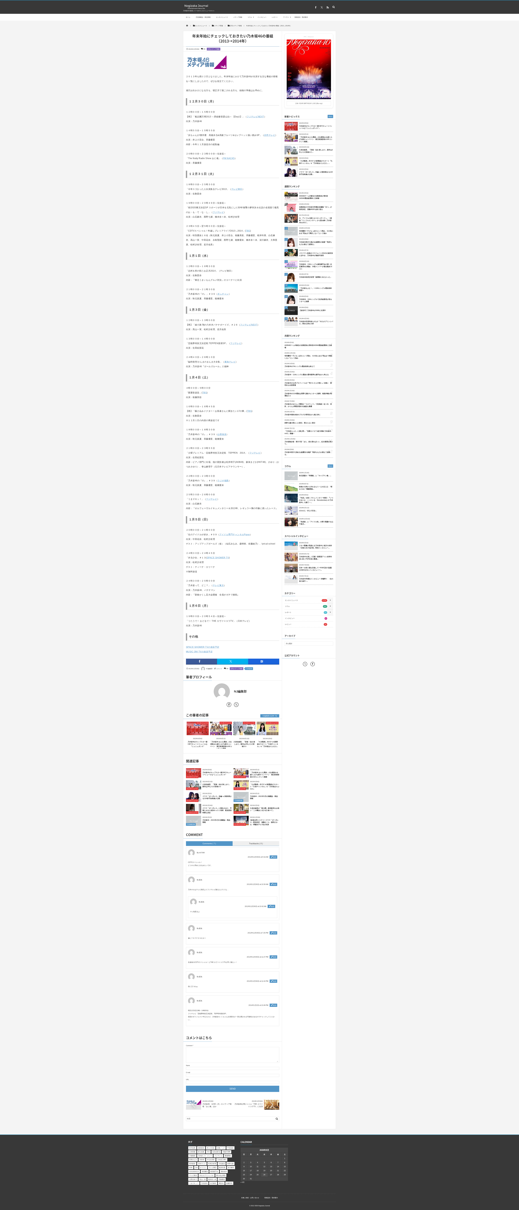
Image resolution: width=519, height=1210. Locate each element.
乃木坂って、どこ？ (205, 1156)
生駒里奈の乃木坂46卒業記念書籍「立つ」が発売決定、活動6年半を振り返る (315, 208)
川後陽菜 (192, 1156)
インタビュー (261, 17)
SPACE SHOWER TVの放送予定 (202, 647)
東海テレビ (230, 362)
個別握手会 (214, 1171)
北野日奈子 (193, 1179)
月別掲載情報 (238, 800)
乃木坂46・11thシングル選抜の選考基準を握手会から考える (307, 375)
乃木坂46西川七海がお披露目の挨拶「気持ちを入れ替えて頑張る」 (315, 243)
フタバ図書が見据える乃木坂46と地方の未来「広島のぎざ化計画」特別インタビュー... (315, 547)
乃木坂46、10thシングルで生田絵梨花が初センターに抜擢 (315, 300)
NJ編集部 (209, 668)
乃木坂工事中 (222, 1160)
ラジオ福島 (223, 480)
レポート (275, 17)
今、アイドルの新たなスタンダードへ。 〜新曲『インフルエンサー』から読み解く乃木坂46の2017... (315, 220)
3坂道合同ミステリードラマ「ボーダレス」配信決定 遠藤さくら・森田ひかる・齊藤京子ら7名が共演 (264, 822)
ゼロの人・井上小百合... (308, 511)
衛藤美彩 (229, 1183)
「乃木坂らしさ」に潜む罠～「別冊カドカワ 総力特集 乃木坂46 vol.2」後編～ (308, 432)
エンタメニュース (222, 17)
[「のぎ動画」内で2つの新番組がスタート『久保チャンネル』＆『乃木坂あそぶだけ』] (268, 733)
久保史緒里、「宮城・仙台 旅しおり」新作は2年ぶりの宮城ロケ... (316, 151)
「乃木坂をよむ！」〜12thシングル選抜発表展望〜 (315, 289)
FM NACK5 (229, 158)
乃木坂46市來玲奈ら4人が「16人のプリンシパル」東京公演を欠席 (316, 323)
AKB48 (201, 1160)
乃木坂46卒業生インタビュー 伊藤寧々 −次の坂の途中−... (316, 580)
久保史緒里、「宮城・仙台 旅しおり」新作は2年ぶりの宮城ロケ (244, 744)
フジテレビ (218, 212)
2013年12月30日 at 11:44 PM (257, 981)
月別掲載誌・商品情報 (203, 17)
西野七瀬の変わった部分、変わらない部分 (300, 423)
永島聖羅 (192, 1152)
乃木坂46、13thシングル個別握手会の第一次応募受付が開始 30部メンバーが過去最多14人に (315, 266)
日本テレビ (202, 1163)
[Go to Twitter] (236, 705)
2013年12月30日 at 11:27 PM (257, 957)
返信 (274, 857)
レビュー (305, 624)
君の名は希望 (221, 1175)
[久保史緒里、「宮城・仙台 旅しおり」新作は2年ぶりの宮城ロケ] (244, 733)
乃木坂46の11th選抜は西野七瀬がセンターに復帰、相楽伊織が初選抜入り (308, 395)
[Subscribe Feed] (327, 7)
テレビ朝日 (236, 189)
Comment (189, 1045)
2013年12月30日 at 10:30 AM (257, 884)
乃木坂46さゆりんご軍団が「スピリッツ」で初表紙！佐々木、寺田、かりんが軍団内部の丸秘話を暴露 (308, 405)
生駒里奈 (201, 1148)
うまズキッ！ (194, 1183)
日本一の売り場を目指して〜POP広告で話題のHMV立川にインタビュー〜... (315, 569)
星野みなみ (193, 1160)
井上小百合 (210, 1148)
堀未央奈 (224, 1171)
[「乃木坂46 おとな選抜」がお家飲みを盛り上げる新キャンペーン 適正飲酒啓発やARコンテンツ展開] (221, 733)
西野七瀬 (230, 1163)
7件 (204, 49)
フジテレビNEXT (255, 116)
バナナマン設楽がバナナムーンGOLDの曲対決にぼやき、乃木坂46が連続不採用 (316, 254)
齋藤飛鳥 (228, 1156)
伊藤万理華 (226, 1152)
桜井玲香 (222, 1167)
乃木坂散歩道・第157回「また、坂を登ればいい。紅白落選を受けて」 (309, 443)
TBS (248, 231)
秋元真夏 (201, 1152)
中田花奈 (230, 1148)
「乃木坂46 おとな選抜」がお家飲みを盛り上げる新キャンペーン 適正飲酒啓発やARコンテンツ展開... (315, 139)
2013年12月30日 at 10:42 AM (255, 906)
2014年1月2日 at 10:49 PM (258, 1005)
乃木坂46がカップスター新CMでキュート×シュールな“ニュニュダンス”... (315, 127)
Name (188, 1065)
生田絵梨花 (216, 1152)
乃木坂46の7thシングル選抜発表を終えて (300, 366)
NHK (190, 1167)
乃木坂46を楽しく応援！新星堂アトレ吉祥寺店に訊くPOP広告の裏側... (315, 558)
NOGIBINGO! (194, 1171)
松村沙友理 (212, 1163)
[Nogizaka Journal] (196, 9)
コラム (250, 17)
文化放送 (222, 1163)
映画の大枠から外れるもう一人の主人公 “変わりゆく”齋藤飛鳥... (315, 488)
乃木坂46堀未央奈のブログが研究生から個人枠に (302, 415)
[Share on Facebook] (315, 7)
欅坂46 (221, 1183)
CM (196, 1167)
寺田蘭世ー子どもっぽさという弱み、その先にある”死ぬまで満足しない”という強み (316, 232)
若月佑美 (192, 1148)
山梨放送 (221, 434)
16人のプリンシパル (206, 1175)
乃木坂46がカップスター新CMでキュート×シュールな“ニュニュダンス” (197, 744)
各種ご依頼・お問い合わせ (250, 1198)
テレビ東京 (218, 585)
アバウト (286, 17)
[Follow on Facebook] (312, 664)
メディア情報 (237, 17)
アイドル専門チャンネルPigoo (234, 534)
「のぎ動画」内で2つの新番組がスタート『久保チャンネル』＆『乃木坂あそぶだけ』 (267, 744)
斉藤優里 (222, 1179)
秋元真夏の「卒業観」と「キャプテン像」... (315, 476)
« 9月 (242, 1182)
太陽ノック (221, 1148)
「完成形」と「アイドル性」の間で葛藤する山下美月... (316, 523)
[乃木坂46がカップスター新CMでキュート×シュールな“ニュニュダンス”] (198, 733)
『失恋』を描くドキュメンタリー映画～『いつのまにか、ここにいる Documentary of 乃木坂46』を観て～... (316, 500)
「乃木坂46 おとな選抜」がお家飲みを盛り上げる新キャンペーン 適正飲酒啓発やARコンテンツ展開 (264, 775)
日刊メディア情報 (213, 49)
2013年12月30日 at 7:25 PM (258, 933)
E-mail (188, 1072)
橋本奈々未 (212, 1179)
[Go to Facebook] (229, 705)
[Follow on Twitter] (321, 7)
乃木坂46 (249, 668)
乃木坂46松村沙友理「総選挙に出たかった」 (315, 277)
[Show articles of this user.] (209, 691)
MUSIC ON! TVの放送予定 (199, 652)
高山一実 (202, 1179)
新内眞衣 (192, 1163)
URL (187, 1079)
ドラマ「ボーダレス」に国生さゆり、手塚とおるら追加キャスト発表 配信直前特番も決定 (217, 810)
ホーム (188, 17)
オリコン (203, 1167)
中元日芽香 (211, 1160)
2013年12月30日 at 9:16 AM (258, 857)
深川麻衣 (231, 1167)
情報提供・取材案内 (301, 17)
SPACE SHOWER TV (218, 558)
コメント (219, 668)
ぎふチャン (223, 294)
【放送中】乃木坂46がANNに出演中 (312, 310)
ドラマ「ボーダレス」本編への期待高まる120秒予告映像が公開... (316, 173)
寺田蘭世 (205, 1171)
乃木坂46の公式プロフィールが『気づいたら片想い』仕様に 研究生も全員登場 (308, 384)
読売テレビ (269, 135)
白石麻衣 (213, 1183)
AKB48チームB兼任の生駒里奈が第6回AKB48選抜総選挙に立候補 (313, 197)
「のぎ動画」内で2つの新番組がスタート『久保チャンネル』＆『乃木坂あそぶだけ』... (315, 162)
